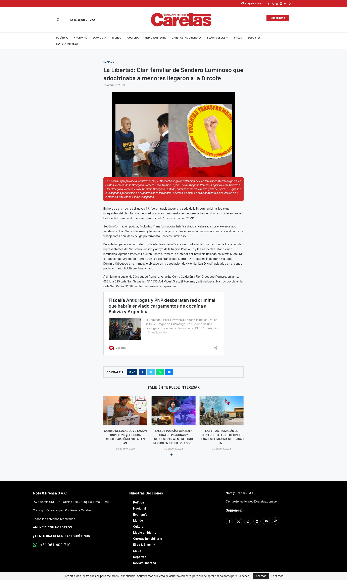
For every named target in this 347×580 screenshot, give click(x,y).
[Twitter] (272, 3)
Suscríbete (277, 17)
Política (62, 37)
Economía (99, 37)
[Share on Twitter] (151, 372)
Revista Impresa (67, 43)
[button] (108, 425)
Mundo (116, 37)
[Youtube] (285, 3)
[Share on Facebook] (142, 372)
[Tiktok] (289, 3)
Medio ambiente (155, 37)
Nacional (80, 37)
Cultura (133, 37)
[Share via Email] (169, 372)
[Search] (58, 19)
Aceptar (261, 576)
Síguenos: (234, 510)
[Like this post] (133, 372)
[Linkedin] (281, 3)
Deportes (254, 37)
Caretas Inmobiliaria (186, 37)
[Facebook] (269, 3)
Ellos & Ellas (216, 37)
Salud (238, 37)
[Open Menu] (64, 20)
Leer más (277, 576)
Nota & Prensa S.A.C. (50, 493)
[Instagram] (277, 3)
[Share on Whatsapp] (160, 372)
